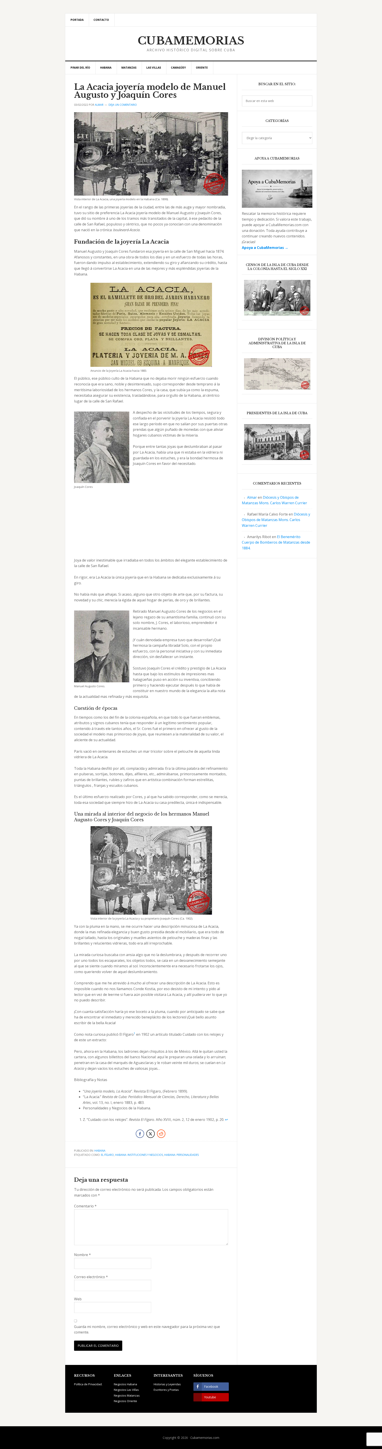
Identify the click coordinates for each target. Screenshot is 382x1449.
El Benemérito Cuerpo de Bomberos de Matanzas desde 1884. (276, 542)
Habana (99, 1151)
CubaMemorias (191, 40)
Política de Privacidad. (88, 1384)
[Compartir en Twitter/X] (150, 1134)
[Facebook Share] (140, 1134)
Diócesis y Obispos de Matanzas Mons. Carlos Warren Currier (276, 520)
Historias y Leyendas (167, 1384)
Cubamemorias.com (204, 1438)
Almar (252, 497)
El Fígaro (107, 1155)
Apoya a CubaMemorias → (265, 247)
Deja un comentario (123, 105)
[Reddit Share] (161, 1134)
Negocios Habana (125, 1384)
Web (78, 1299)
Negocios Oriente (125, 1401)
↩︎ (226, 1119)
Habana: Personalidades (181, 1155)
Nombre (82, 1254)
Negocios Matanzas (127, 1395)
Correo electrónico (91, 1276)
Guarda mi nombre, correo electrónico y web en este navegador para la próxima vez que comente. (147, 1329)
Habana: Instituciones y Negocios (139, 1155)
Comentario (85, 1206)
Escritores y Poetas (166, 1390)
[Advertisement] (151, 525)
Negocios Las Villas (126, 1390)
